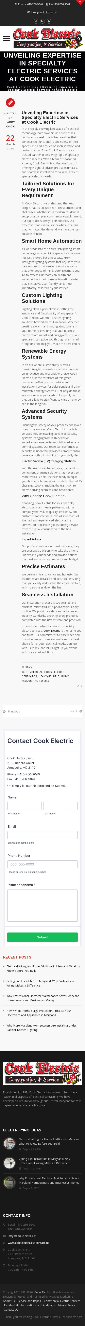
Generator (29, 676)
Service (44, 680)
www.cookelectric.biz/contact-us (28, 1243)
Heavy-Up (45, 676)
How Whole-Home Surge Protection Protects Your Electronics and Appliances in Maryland (39, 1013)
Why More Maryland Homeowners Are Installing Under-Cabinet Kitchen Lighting (42, 1028)
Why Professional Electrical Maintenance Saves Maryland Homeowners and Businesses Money (43, 998)
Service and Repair (29, 1301)
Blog (29, 666)
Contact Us (11, 1309)
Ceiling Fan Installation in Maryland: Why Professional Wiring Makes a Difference (41, 983)
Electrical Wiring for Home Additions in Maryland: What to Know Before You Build (43, 968)
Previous (14, 711)
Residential (11, 1305)
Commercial (34, 672)
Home (65, 676)
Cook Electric (51, 630)
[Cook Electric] (42, 38)
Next (73, 711)
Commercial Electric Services (62, 1301)
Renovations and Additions (38, 1305)
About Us (9, 1301)
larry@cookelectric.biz (44, 12)
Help (56, 676)
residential (30, 680)
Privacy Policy (66, 1305)
